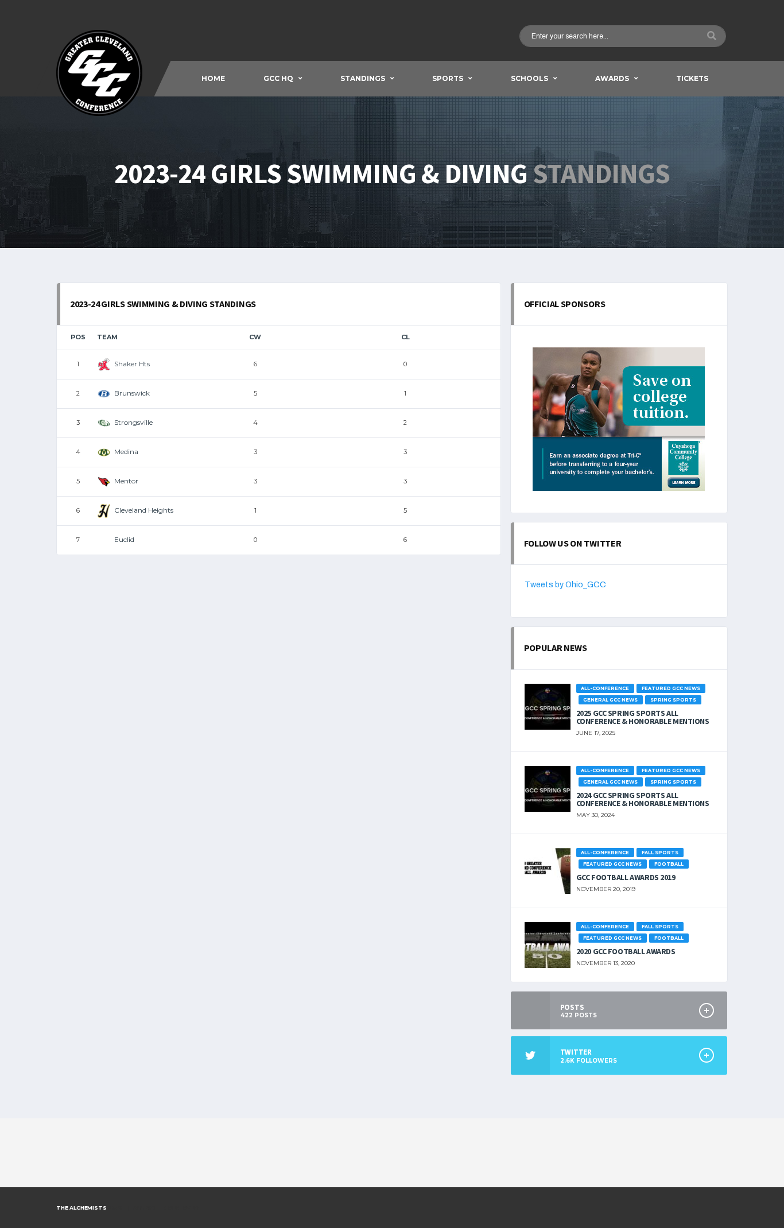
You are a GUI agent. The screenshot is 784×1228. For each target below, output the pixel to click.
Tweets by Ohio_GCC (565, 584)
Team (107, 337)
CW (255, 337)
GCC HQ (278, 78)
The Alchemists (81, 1207)
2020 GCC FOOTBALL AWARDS (626, 951)
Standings (362, 78)
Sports (447, 78)
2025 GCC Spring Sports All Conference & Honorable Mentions (642, 717)
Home (213, 78)
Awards (612, 78)
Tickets (692, 78)
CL (405, 337)
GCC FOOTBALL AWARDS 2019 (626, 877)
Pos (78, 337)
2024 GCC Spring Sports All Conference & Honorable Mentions (642, 799)
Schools (529, 78)
